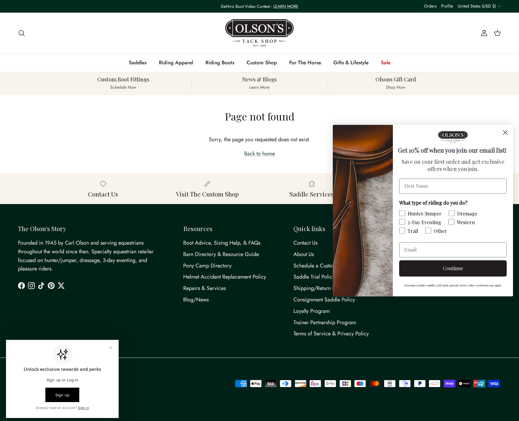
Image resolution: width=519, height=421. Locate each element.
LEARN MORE (286, 6)
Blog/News (196, 300)
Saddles (138, 62)
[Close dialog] (505, 132)
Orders (430, 6)
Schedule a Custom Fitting (322, 266)
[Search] (21, 33)
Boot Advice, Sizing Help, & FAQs (221, 243)
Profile (447, 6)
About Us (303, 254)
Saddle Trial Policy (314, 277)
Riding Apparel (176, 62)
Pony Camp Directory (207, 266)
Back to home (259, 153)
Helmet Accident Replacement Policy (224, 277)
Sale (385, 62)
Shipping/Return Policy (319, 288)
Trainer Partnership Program (324, 322)
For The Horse (305, 62)
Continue (453, 268)
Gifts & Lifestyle (351, 62)
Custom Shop (262, 62)
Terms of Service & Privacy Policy (331, 333)
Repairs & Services (204, 288)
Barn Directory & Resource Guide (221, 254)
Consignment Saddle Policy (324, 300)
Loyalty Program (311, 311)
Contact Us (305, 243)
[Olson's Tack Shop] (259, 33)
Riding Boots (219, 62)
